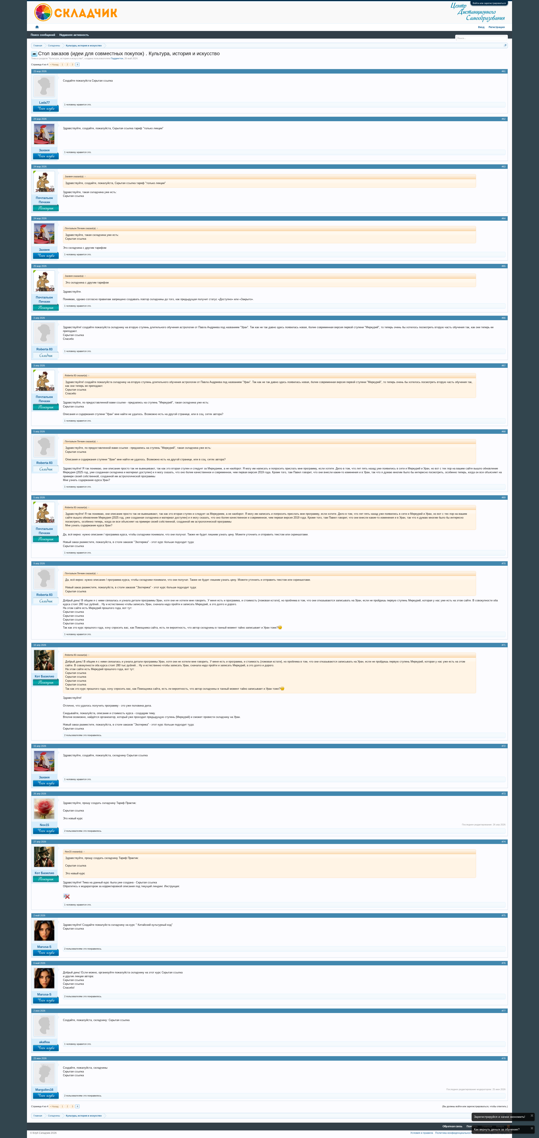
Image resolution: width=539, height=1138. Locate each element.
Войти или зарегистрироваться (489, 3)
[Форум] (37, 27)
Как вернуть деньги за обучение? (497, 1129)
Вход (481, 27)
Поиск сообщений (43, 34)
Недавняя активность (74, 34)
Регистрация (497, 27)
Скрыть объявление (532, 1115)
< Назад (54, 64)
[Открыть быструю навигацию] (505, 45)
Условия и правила (421, 1132)
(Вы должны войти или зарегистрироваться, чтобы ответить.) (475, 1106)
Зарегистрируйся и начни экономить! (499, 1116)
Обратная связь (452, 1126)
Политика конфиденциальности (454, 1132)
